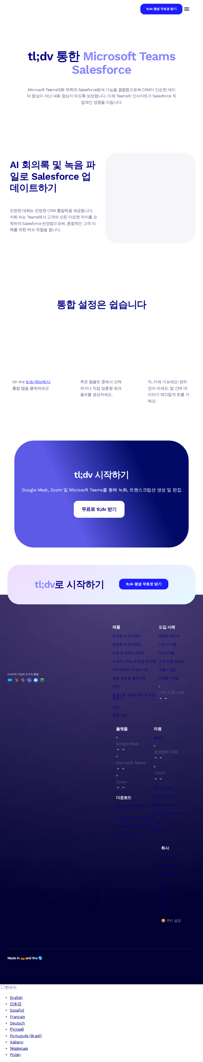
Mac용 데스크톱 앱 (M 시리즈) (136, 807)
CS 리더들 (166, 653)
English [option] (16, 997)
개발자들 (167, 874)
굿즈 (164, 882)
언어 (115, 686)
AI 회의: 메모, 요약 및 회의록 (133, 661)
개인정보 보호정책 (167, 813)
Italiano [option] (16, 1042)
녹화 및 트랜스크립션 (128, 653)
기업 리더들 (167, 644)
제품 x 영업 (167, 670)
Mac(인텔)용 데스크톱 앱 (134, 818)
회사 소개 (168, 857)
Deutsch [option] (17, 1023)
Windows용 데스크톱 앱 (134, 826)
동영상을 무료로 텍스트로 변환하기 (133, 696)
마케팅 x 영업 (169, 678)
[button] (186, 9)
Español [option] (17, 1010)
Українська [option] (19, 1048)
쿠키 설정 (173, 921)
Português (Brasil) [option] (26, 1035)
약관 (157, 822)
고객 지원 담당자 (171, 661)
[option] (106, 997)
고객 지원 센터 (165, 796)
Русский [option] (17, 1029)
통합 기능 (119, 715)
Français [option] (17, 1016)
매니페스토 (162, 788)
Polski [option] (15, 1054)
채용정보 (167, 865)
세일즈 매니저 (169, 636)
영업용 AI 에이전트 (126, 644)
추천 (164, 890)
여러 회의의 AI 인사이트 (130, 670)
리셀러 (166, 907)
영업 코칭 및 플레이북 (128, 678)
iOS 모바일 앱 (126, 834)
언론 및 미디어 (165, 805)
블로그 (159, 738)
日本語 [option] (15, 1004)
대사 (164, 899)
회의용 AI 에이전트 (126, 636)
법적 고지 (161, 830)
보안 (115, 707)
